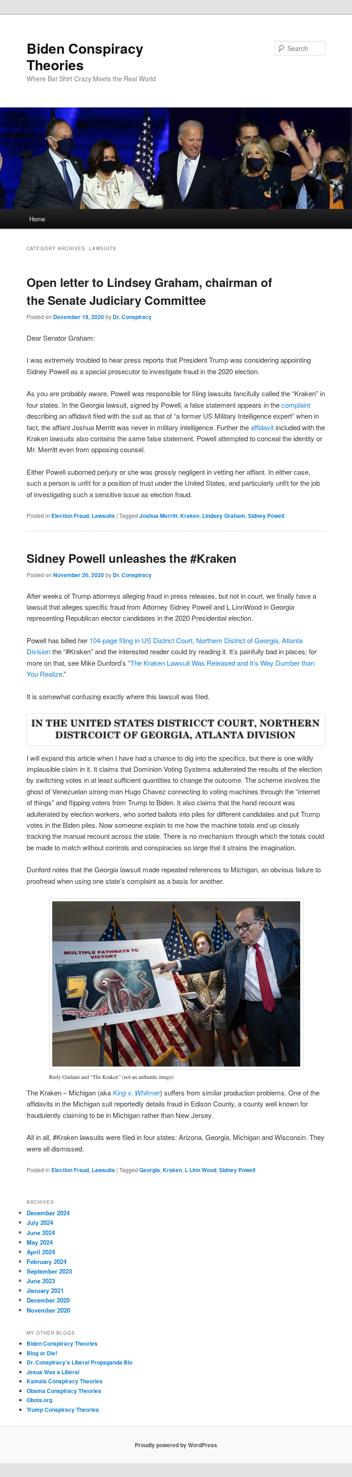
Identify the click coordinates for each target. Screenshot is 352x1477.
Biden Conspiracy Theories (85, 56)
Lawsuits (103, 515)
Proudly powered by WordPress (176, 1445)
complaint (295, 405)
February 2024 (46, 1261)
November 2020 (48, 1310)
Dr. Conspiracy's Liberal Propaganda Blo (79, 1362)
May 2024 (40, 1242)
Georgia (149, 1170)
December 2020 (48, 1300)
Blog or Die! (42, 1353)
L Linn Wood (200, 1170)
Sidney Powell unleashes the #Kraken (131, 558)
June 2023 (41, 1280)
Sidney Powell (266, 515)
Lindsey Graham (223, 515)
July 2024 (40, 1222)
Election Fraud (70, 515)
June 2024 (41, 1232)
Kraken (189, 515)
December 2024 (48, 1212)
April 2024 (41, 1251)
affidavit (263, 427)
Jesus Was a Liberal (53, 1372)
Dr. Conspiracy (132, 317)
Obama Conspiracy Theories (64, 1391)
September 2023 (49, 1271)
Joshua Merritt (158, 515)
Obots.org (39, 1400)
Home (37, 218)
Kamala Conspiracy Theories (65, 1381)
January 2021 (45, 1290)
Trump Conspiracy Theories (63, 1409)
